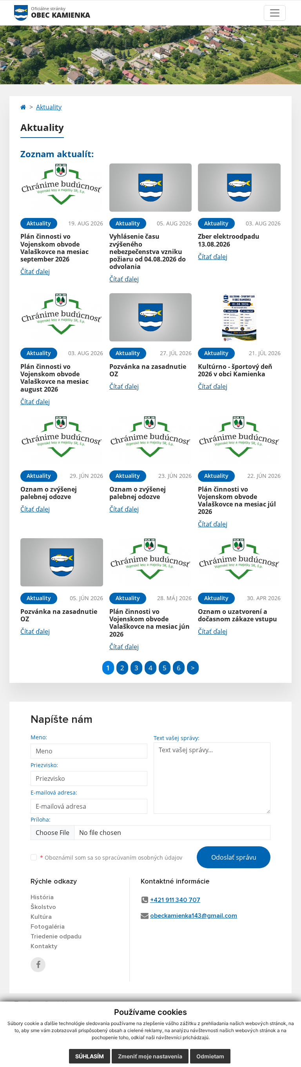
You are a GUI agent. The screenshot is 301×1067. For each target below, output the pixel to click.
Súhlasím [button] (89, 1056)
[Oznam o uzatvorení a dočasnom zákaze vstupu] (239, 562)
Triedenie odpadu (56, 936)
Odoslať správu (233, 857)
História (42, 897)
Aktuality (49, 107)
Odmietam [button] (210, 1056)
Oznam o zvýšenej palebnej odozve (48, 493)
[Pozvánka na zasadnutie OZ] (150, 317)
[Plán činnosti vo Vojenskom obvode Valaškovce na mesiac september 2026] (61, 187)
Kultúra (41, 917)
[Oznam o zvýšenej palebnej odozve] (61, 440)
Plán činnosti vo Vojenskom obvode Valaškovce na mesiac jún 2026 (149, 623)
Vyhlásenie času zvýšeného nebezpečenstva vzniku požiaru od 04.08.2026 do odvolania (147, 251)
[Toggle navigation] (275, 13)
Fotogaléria (48, 927)
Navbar (28, 12)
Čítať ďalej (35, 271)
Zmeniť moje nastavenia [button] (150, 1056)
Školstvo (43, 907)
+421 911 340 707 (175, 900)
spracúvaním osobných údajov (142, 857)
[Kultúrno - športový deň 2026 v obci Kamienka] (239, 317)
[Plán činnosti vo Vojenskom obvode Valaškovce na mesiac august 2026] (61, 317)
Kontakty (44, 946)
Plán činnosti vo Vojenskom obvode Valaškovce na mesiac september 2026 (54, 247)
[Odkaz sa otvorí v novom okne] (38, 964)
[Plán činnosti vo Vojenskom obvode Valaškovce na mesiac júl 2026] (239, 440)
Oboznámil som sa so (111, 857)
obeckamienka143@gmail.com (193, 916)
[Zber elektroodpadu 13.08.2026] (239, 187)
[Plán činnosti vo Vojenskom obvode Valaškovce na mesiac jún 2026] (150, 562)
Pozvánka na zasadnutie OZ (147, 370)
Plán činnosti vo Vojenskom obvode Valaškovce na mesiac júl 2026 (237, 500)
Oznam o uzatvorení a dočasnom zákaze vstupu (237, 615)
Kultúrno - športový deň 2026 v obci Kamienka (235, 370)
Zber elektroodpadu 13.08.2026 (228, 240)
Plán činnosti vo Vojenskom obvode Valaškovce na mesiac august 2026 (54, 378)
